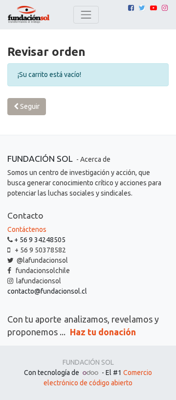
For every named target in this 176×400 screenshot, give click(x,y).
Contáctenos (26, 229)
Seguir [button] (29, 106)
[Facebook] (131, 8)
